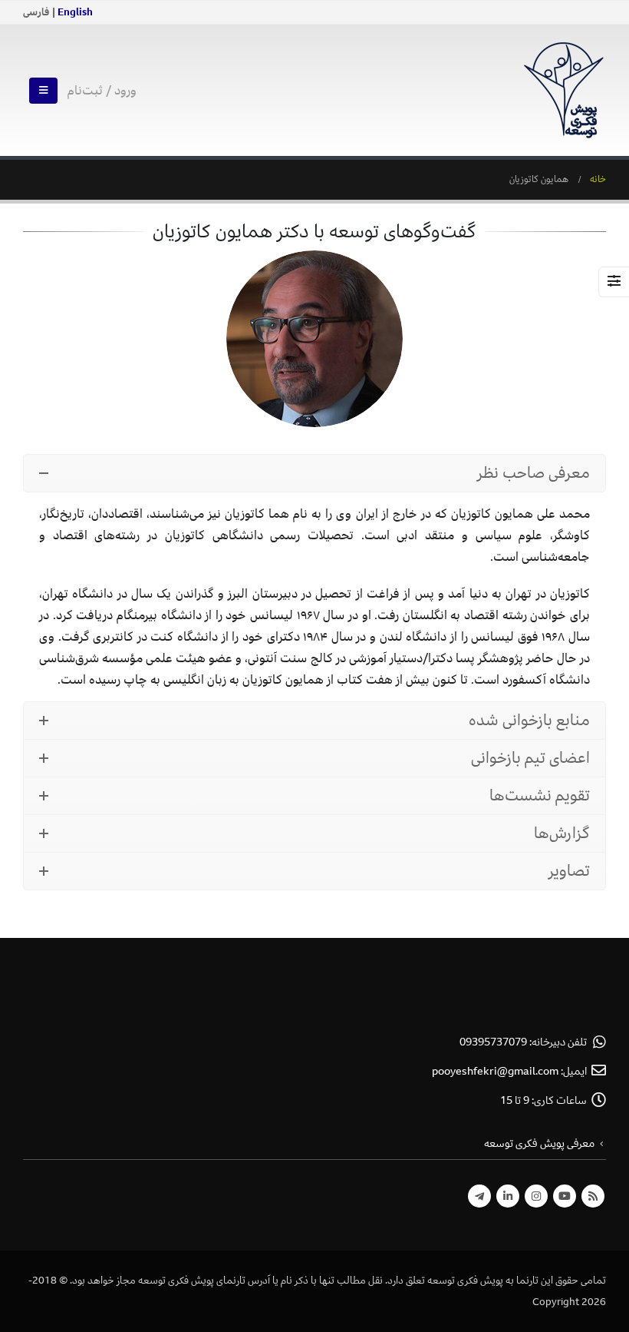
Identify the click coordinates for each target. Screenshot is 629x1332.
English (75, 12)
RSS (592, 1196)
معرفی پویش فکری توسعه (539, 1143)
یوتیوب (564, 1196)
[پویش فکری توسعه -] (564, 90)
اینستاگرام (536, 1196)
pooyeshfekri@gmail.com (495, 1071)
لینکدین (507, 1196)
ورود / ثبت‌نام (102, 91)
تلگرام (479, 1196)
